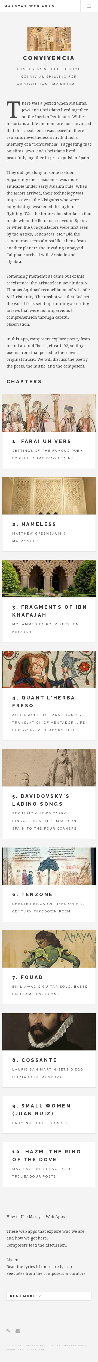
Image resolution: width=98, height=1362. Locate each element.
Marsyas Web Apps (29, 6)
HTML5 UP (38, 1349)
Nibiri (11, 1349)
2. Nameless (34, 524)
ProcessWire (74, 1345)
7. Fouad (27, 977)
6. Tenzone (32, 894)
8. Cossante (34, 1060)
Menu (89, 6)
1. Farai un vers (42, 441)
